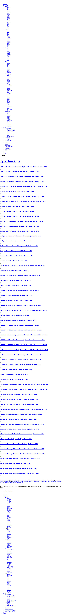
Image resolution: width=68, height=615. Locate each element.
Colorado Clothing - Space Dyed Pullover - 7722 (15, 463)
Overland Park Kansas (32, 481)
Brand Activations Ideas (8, 491)
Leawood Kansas (50, 480)
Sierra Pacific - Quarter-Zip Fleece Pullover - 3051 (16, 285)
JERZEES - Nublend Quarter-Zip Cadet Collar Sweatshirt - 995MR (21, 330)
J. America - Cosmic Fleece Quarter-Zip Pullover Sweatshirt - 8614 (21, 355)
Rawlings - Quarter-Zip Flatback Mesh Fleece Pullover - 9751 (19, 290)
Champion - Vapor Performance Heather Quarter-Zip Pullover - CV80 (22, 424)
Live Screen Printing (7, 490)
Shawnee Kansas (57, 481)
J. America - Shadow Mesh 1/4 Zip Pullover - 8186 (16, 369)
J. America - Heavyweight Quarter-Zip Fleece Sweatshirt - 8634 (20, 360)
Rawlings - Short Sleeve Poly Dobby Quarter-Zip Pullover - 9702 (20, 305)
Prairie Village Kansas (42, 481)
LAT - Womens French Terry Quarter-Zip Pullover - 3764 (18, 320)
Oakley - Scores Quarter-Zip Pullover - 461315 (14, 315)
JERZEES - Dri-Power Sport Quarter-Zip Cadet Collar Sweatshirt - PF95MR (23, 335)
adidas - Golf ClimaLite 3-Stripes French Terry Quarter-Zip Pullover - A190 (23, 186)
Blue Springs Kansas (4, 480)
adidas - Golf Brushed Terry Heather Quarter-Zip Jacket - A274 (20, 275)
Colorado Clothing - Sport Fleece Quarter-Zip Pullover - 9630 (19, 473)
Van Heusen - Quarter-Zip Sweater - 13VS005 (14, 271)
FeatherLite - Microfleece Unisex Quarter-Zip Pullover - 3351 (19, 429)
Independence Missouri (24, 480)
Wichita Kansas (19, 482)
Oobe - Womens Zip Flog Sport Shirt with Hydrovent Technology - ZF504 (23, 310)
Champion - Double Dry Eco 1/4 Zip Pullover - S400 (16, 439)
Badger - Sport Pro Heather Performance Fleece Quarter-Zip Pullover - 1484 (24, 384)
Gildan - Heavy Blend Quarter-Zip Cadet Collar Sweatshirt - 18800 (21, 414)
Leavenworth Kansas (42, 480)
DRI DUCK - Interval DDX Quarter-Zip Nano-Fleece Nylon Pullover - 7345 (23, 167)
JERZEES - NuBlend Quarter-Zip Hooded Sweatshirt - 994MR (19, 325)
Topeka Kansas (12, 482)
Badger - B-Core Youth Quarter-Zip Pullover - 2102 (16, 241)
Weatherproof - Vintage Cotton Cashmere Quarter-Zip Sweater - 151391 (22, 266)
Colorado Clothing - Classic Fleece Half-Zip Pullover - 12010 (19, 444)
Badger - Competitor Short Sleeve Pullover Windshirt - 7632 (19, 399)
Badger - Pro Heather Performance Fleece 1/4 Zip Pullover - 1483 (20, 236)
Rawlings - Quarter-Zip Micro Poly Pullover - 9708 (16, 300)
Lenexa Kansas (8, 481)
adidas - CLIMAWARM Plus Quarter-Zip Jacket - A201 (17, 206)
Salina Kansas (51, 481)
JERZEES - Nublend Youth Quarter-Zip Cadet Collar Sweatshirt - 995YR (22, 340)
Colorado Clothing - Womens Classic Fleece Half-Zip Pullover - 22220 (22, 449)
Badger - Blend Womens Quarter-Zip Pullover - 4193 (16, 256)
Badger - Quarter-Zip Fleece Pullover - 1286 (14, 379)
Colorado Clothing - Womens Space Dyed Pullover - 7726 (18, 468)
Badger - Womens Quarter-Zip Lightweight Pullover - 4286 (19, 246)
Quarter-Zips (10, 161)
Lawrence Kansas (33, 480)
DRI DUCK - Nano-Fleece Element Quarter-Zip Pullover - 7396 (19, 171)
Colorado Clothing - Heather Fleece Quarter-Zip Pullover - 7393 (20, 459)
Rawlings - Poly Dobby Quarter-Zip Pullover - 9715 (16, 295)
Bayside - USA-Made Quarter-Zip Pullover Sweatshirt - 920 (19, 404)
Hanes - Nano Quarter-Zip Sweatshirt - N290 (14, 374)
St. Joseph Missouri (4, 482)
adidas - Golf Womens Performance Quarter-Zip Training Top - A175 (22, 181)
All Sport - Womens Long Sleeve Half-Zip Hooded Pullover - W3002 (21, 221)
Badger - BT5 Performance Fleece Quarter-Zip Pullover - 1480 (19, 231)
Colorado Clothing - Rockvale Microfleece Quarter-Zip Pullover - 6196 (22, 454)
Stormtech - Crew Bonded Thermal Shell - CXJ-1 (15, 280)
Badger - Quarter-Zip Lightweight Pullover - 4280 (16, 251)
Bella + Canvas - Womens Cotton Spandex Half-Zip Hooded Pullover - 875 (23, 409)
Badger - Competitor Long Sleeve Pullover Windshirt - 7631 (19, 394)
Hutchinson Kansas (14, 480)
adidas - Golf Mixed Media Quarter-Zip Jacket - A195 (17, 191)
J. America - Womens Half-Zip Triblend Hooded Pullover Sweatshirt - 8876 (24, 350)
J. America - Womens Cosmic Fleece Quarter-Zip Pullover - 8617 (20, 365)
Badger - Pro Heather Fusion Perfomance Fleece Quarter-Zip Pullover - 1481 (24, 389)
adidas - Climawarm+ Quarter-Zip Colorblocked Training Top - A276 (22, 196)
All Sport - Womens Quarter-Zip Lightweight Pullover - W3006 (20, 226)
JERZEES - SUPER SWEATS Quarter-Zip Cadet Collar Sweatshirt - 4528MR (23, 345)
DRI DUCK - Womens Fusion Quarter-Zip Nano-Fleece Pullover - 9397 (22, 176)
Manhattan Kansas (16, 481)
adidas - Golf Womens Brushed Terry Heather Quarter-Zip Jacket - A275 (23, 201)
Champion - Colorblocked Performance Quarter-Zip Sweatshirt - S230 (22, 434)
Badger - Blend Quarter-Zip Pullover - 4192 (13, 261)
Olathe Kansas (24, 481)
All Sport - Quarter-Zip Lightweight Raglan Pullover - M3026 (19, 216)
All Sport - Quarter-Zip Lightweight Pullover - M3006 (17, 211)
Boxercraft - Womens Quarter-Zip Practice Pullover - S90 (18, 419)
